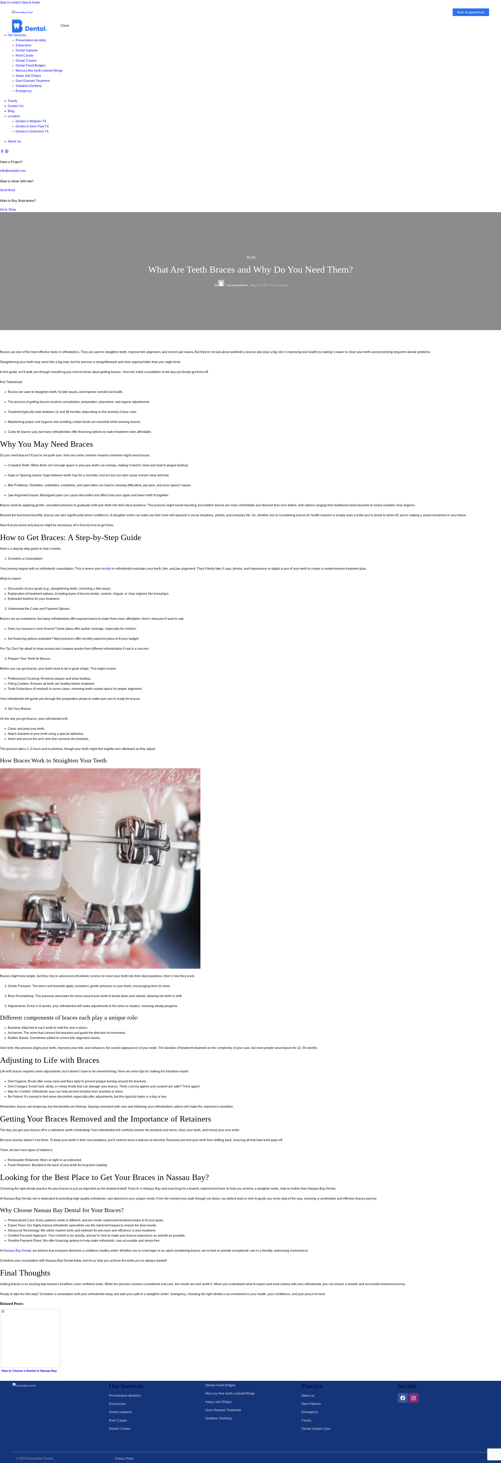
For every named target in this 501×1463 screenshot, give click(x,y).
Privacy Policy (124, 1458)
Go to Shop (8, 209)
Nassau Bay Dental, (18, 1250)
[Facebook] (403, 1398)
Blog (251, 257)
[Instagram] (413, 1398)
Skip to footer (31, 2)
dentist (106, 568)
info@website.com (13, 170)
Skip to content (10, 2)
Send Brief (7, 190)
